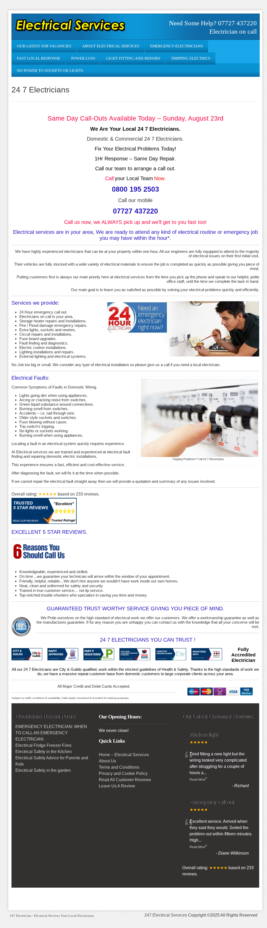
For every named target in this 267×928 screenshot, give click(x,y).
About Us (107, 761)
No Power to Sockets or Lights (50, 70)
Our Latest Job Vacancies (44, 46)
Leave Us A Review (117, 786)
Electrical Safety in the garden (43, 770)
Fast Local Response (38, 58)
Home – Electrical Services (124, 755)
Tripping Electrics (190, 58)
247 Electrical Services (165, 915)
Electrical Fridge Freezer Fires (43, 745)
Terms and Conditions (119, 767)
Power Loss (83, 58)
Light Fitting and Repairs (133, 58)
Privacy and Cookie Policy (123, 773)
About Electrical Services (110, 46)
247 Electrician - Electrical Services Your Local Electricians (52, 916)
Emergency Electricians (176, 46)
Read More (197, 779)
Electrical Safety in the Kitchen (43, 751)
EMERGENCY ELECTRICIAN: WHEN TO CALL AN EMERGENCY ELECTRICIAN (51, 732)
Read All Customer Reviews (125, 779)
